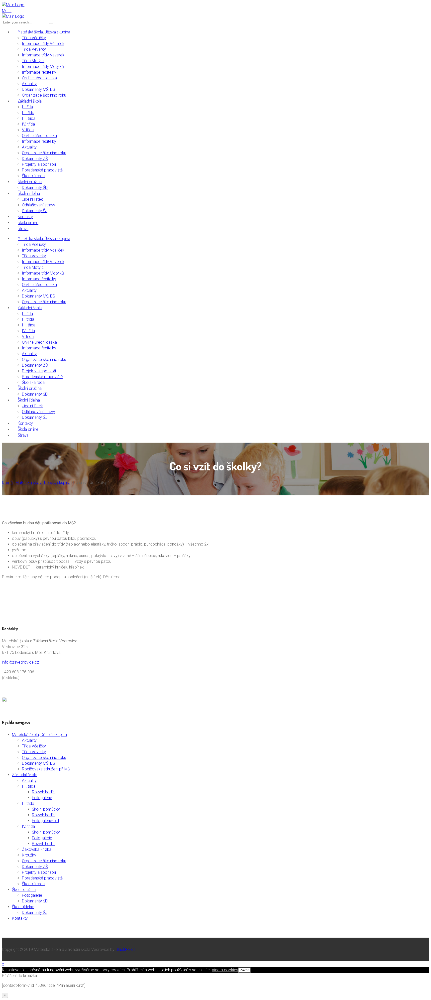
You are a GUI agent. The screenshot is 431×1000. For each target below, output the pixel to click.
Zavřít (244, 970)
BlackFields (125, 949)
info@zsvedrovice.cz (20, 662)
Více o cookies (225, 970)
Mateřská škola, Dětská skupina (42, 482)
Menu (6, 10)
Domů (7, 482)
